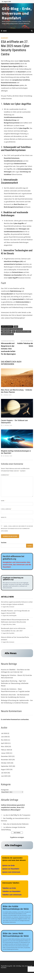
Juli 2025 (4, 773)
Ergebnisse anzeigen (17, 837)
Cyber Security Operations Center (12, 329)
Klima (10, 624)
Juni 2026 (4, 737)
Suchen (3, 542)
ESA (14, 331)
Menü (5, 31)
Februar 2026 (5, 750)
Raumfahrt (4, 38)
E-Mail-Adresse (6, 509)
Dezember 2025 (6, 756)
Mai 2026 (4, 740)
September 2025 (6, 766)
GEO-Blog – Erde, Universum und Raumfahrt (17, 13)
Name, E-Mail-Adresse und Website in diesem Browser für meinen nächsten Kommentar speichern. (17, 528)
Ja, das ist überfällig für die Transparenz (16, 815)
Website (3, 517)
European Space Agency (23, 331)
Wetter (14, 624)
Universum (11, 607)
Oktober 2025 (5, 763)
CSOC (15, 326)
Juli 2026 (4, 733)
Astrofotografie (12, 615)
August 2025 (5, 769)
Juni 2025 (4, 776)
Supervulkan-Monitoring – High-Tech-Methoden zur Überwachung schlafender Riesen (14, 683)
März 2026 (4, 746)
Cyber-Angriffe (6, 331)
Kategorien (5, 790)
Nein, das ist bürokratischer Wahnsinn (16, 824)
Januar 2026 (5, 753)
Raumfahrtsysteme (7, 334)
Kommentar (5, 475)
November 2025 (6, 760)
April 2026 (4, 743)
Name (3, 500)
